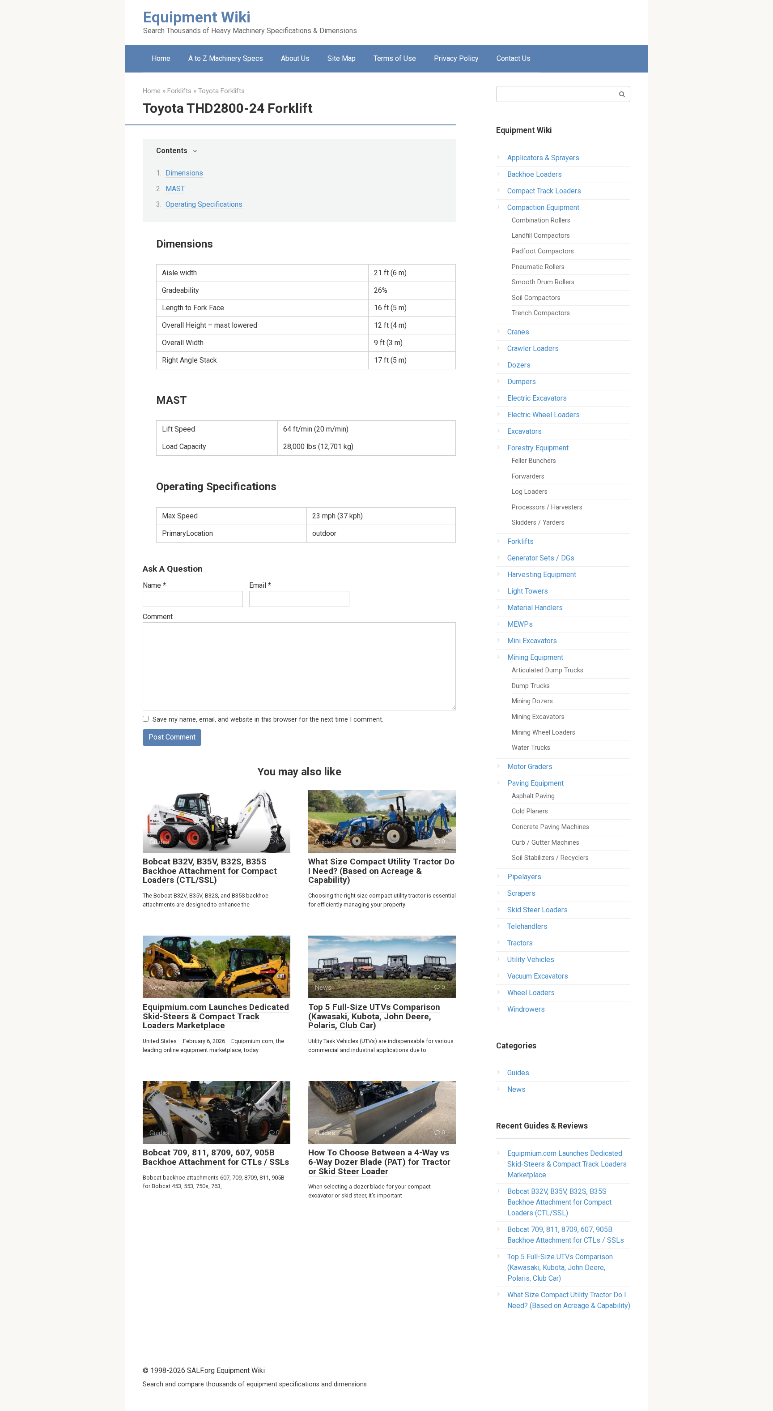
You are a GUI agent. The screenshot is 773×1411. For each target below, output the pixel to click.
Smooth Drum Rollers (543, 282)
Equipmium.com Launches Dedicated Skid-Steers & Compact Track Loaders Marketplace (216, 1016)
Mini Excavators (532, 641)
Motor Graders (529, 766)
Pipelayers (524, 876)
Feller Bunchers (534, 461)
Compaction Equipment (543, 207)
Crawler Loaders (533, 348)
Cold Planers (530, 811)
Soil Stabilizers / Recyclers (550, 858)
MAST (175, 188)
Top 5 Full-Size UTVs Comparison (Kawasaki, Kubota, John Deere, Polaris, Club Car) (374, 1016)
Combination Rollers (541, 220)
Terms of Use (395, 58)
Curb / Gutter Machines (545, 843)
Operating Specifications (204, 204)
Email (260, 585)
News (516, 1089)
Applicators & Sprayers (543, 158)
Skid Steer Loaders (537, 910)
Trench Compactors (541, 313)
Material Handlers (535, 607)
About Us (295, 58)
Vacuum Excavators (537, 976)
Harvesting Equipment (541, 574)
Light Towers (527, 591)
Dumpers (521, 381)
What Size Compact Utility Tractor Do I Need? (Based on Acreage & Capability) (381, 870)
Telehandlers (527, 926)
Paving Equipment (535, 783)
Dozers (519, 365)
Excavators (524, 431)
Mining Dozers (532, 701)
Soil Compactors (536, 298)
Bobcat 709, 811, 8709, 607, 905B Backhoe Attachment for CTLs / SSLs (216, 1157)
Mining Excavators (538, 717)
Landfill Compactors (541, 235)
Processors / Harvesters (547, 507)
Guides (518, 1073)
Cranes (518, 332)
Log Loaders (530, 492)
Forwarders (528, 476)
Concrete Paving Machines (550, 827)
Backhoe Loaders (534, 174)
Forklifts (520, 541)
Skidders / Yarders (538, 522)
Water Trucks (531, 748)
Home (161, 58)
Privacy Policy (456, 58)
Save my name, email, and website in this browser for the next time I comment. (268, 719)
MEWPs (520, 624)
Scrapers (521, 893)
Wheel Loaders (531, 992)
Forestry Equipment (538, 448)
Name (154, 585)
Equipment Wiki (197, 17)
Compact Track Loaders (544, 191)
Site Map (341, 58)
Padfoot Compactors (543, 251)
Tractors (520, 943)
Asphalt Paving (533, 796)
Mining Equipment (535, 657)
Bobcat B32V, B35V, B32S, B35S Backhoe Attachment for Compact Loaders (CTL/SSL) (210, 870)
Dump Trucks (531, 686)
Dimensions (184, 173)
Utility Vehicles (530, 959)
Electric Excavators (537, 398)
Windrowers (526, 1009)
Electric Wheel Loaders (543, 414)
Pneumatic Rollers (538, 267)
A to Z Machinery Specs (225, 58)
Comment (158, 616)
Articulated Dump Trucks (547, 670)
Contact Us (514, 58)
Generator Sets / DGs (540, 558)
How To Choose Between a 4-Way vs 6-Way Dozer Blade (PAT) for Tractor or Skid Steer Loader (379, 1161)
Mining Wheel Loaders (543, 732)
